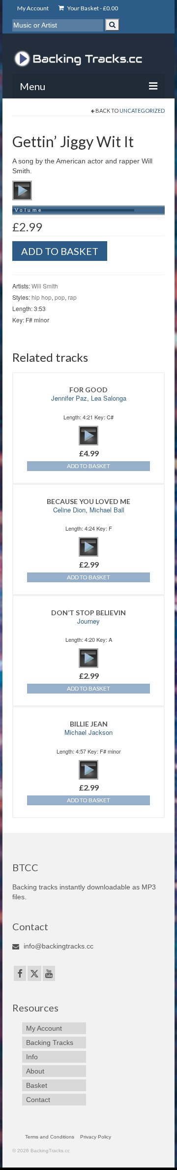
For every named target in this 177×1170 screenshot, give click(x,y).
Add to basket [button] (88, 466)
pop (60, 297)
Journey (88, 621)
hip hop (41, 297)
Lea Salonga (108, 398)
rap (72, 297)
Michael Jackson (88, 732)
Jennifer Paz (69, 398)
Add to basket (59, 251)
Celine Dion (69, 509)
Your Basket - (92, 8)
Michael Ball (106, 509)
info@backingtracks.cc (57, 946)
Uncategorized (142, 110)
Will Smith (44, 286)
